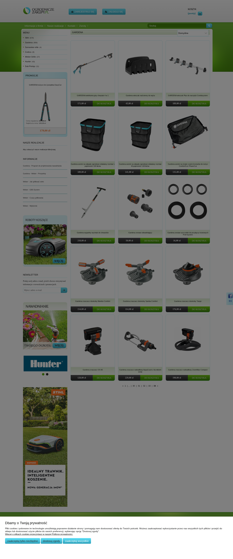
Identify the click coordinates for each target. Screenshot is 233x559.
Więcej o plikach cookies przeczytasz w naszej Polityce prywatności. (39, 534)
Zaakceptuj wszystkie (77, 541)
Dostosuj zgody (51, 541)
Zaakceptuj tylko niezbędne (22, 541)
